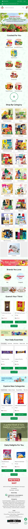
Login (24, 1)
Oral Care (22, 506)
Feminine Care (14, 504)
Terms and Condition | (14, 515)
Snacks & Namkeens (20, 500)
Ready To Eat (6, 503)
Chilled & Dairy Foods (12, 502)
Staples (13, 500)
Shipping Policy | (20, 514)
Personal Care (5, 506)
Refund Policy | (13, 514)
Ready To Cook (21, 502)
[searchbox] (14, 7)
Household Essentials (19, 503)
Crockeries (22, 507)
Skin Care (17, 506)
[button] (1, 312)
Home (9, 512)
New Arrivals (17, 512)
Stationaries (11, 506)
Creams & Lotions (15, 507)
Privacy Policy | (7, 514)
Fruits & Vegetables (7, 500)
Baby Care (12, 503)
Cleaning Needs (7, 504)
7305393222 (11, 495)
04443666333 (19, 495)
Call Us (20, 1)
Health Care (21, 504)
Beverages (5, 502)
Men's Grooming (7, 507)
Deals (13, 512)
